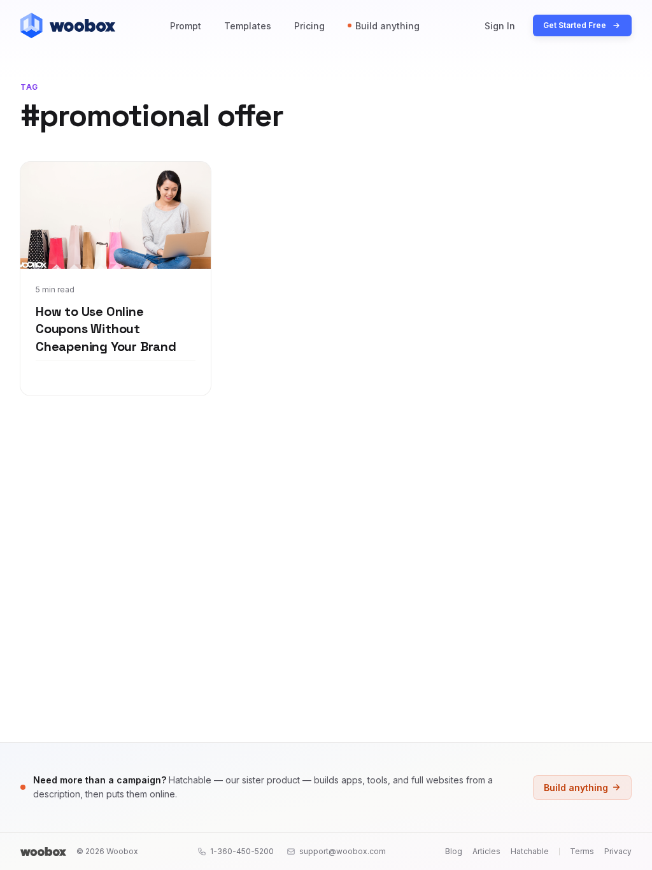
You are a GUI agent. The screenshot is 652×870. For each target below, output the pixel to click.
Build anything (387, 25)
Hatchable (530, 851)
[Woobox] (43, 851)
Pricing (309, 25)
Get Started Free (574, 25)
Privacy (618, 851)
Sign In (500, 25)
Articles (486, 851)
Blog (453, 851)
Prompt (185, 25)
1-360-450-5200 (242, 851)
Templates (247, 25)
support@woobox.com (342, 851)
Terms (582, 851)
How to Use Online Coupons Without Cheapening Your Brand (106, 329)
